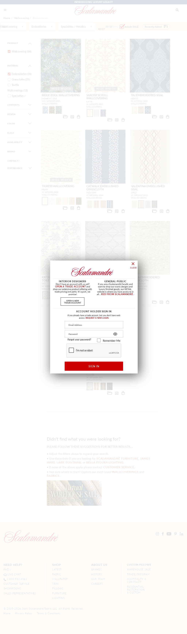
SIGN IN (94, 366)
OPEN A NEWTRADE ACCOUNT (72, 301)
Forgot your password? (79, 339)
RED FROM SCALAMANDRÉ (117, 294)
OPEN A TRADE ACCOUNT (70, 286)
